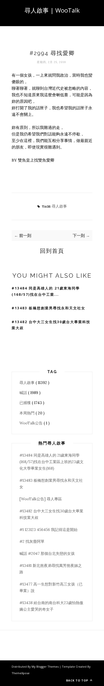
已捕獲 (25, 402)
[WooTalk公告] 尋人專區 (40, 499)
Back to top (77, 680)
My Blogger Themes (45, 666)
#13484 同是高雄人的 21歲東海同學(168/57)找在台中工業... (46, 291)
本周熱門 (27, 413)
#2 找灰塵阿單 (31, 541)
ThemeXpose (21, 673)
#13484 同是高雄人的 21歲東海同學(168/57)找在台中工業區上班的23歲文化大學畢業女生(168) (51, 462)
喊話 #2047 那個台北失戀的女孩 (47, 553)
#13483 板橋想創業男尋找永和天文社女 (48, 308)
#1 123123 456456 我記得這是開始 (48, 529)
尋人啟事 (59, 206)
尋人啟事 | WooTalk (52, 10)
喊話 (23, 392)
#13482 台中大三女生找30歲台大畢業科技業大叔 (51, 324)
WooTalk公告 (31, 423)
